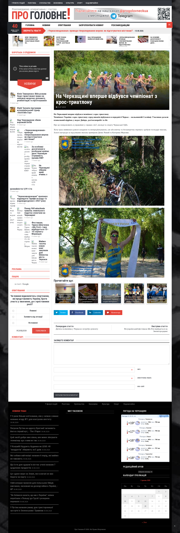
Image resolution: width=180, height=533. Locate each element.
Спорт (79, 3)
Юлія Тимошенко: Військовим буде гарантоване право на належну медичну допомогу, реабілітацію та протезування (32, 97)
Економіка (58, 3)
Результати (21, 331)
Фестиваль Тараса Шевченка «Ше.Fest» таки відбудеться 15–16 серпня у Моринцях (40, 228)
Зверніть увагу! (32, 30)
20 (145, 506)
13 (145, 501)
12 (138, 501)
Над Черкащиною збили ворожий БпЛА (95, 38)
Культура (70, 3)
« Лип (144, 522)
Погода (124, 416)
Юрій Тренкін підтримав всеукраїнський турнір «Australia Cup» (63, 41)
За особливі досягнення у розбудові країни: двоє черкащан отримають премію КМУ (40, 152)
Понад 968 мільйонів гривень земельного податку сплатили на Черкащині (34, 211)
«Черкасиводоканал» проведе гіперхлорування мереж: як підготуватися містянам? (36, 134)
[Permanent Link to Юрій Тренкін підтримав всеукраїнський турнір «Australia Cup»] (49, 41)
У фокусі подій (18, 3)
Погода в (145, 437)
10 (125, 501)
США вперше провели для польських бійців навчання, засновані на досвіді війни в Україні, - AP (34, 486)
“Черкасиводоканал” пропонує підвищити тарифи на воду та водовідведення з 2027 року (32, 198)
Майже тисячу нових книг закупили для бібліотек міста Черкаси (43, 250)
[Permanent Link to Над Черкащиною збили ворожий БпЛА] (80, 39)
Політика (32, 3)
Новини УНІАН (19, 411)
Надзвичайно (92, 3)
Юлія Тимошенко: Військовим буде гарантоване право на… (32, 40)
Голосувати (41, 331)
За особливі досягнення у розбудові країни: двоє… (157, 40)
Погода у (145, 419)
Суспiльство (44, 3)
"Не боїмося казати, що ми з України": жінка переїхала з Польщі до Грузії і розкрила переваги (32, 498)
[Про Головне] (41, 14)
